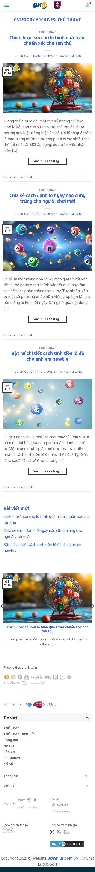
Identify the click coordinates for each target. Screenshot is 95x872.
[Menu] (6, 5)
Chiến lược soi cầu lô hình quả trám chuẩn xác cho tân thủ (47, 40)
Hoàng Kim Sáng (70, 56)
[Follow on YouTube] (11, 830)
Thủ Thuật (47, 32)
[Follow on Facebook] (5, 830)
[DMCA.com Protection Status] (67, 843)
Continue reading (47, 161)
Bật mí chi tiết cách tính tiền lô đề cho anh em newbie (47, 356)
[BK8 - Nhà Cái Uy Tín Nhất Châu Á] (47, 5)
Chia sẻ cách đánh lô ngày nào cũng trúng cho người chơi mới (47, 198)
